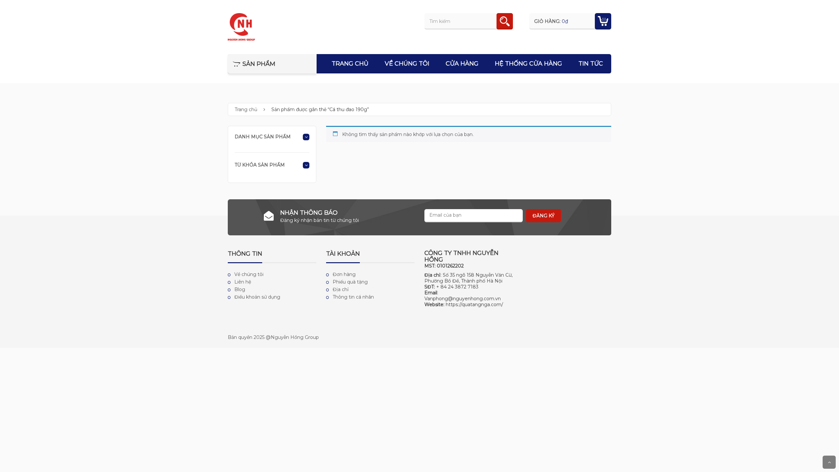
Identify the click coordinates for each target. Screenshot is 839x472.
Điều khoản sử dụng (257, 297)
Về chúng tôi (407, 63)
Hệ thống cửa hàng (528, 63)
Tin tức (590, 63)
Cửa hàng (462, 63)
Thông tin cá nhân (353, 297)
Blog (239, 289)
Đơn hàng (344, 274)
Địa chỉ (341, 289)
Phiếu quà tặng (350, 282)
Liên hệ (242, 282)
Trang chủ (350, 63)
